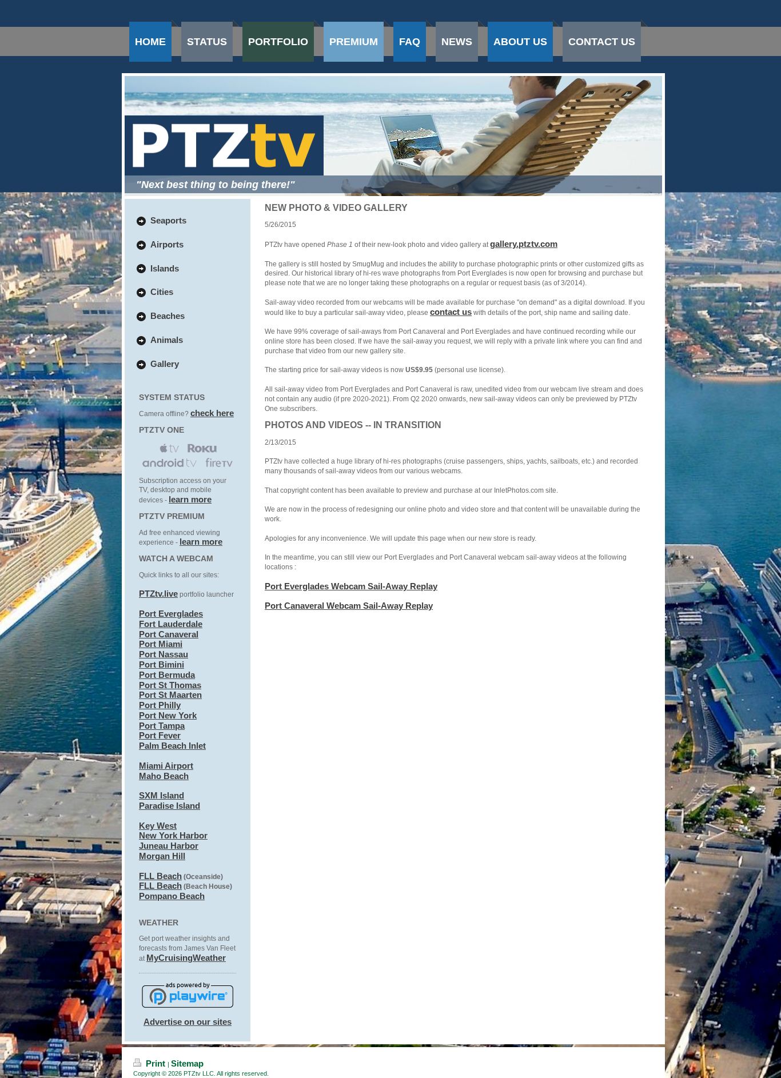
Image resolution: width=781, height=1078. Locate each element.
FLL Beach (160, 876)
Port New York (168, 715)
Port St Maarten (170, 695)
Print (156, 1063)
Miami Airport (166, 765)
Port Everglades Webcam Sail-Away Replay (351, 586)
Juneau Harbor (168, 846)
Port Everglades (171, 613)
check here (212, 413)
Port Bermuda (167, 675)
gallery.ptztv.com (523, 244)
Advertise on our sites (188, 1022)
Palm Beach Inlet (172, 745)
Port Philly (160, 705)
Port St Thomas (170, 685)
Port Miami (160, 644)
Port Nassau (163, 654)
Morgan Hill (162, 856)
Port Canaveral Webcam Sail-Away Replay (349, 605)
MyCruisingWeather (186, 958)
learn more (190, 499)
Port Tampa (162, 725)
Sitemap (187, 1063)
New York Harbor (173, 835)
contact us (451, 312)
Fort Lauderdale (170, 624)
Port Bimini (161, 664)
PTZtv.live (158, 593)
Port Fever (160, 735)
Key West (158, 826)
